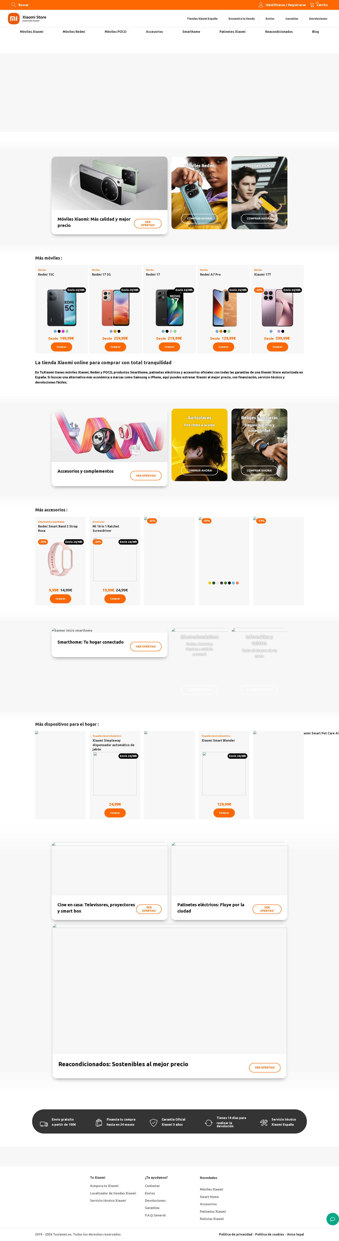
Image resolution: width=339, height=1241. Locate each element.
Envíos (150, 1193)
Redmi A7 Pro (210, 274)
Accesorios (98, 522)
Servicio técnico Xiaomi (108, 1200)
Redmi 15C (46, 274)
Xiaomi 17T (262, 274)
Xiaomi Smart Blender (218, 740)
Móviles (42, 270)
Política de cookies (269, 1234)
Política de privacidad (235, 1234)
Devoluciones (155, 1200)
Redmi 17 (153, 274)
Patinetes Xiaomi (213, 1211)
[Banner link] (110, 195)
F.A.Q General (155, 1215)
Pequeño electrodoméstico (107, 736)
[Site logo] (27, 18)
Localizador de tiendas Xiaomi (113, 1193)
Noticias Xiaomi (212, 1219)
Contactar (152, 1186)
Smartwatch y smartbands (51, 522)
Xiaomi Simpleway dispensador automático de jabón (113, 745)
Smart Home (209, 1197)
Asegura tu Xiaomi (104, 1186)
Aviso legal (295, 1234)
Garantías (152, 1208)
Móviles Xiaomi (211, 1189)
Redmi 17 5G (101, 274)
